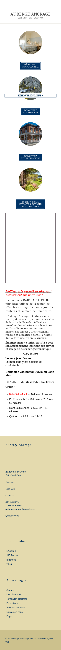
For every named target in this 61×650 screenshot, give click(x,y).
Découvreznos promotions (30, 157)
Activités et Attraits (15, 607)
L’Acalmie (11, 551)
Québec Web (12, 515)
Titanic (9, 564)
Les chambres (13, 594)
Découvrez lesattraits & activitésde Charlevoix (31, 204)
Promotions (12, 603)
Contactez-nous (14, 612)
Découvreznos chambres (30, 65)
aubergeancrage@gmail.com (20, 509)
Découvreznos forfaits (30, 111)
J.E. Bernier (12, 555)
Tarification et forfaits (16, 598)
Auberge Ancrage (30, 14)
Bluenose (11, 559)
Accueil (10, 590)
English (10, 616)
